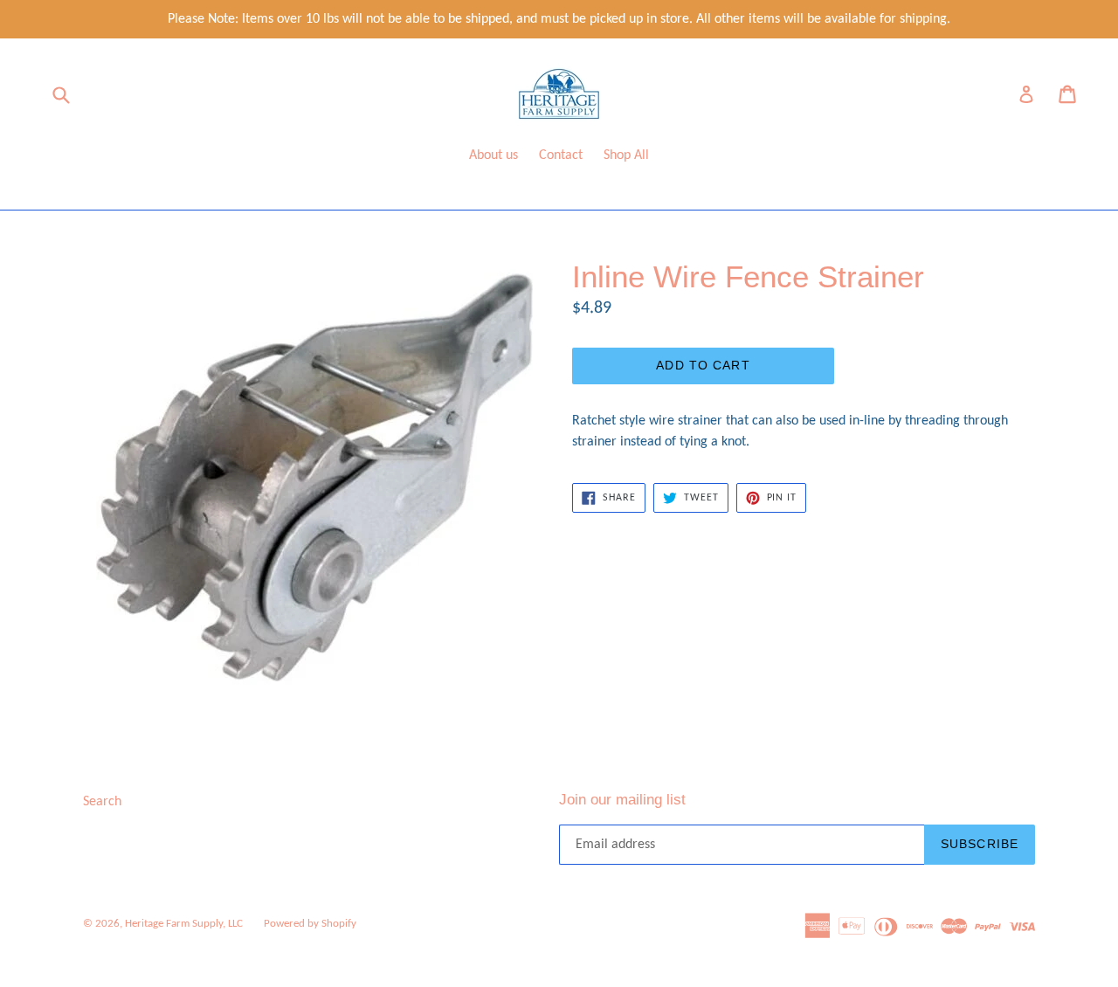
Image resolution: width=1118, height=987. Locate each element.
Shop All (626, 155)
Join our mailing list (622, 799)
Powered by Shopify (310, 923)
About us (493, 155)
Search (102, 802)
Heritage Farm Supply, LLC (184, 923)
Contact (561, 155)
